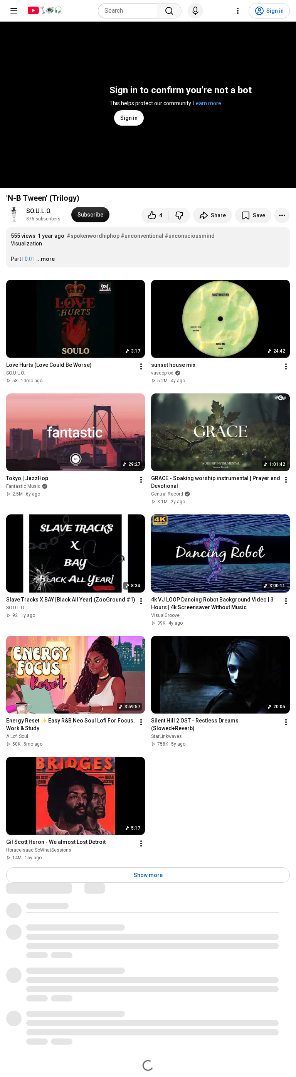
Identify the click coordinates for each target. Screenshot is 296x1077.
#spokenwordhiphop (93, 236)
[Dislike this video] (179, 215)
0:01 (30, 259)
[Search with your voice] (195, 10)
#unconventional (142, 236)
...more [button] (45, 259)
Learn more (207, 103)
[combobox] (129, 10)
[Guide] (13, 10)
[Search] (169, 10)
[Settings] (237, 10)
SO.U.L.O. (39, 211)
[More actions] (282, 215)
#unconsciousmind (190, 236)
